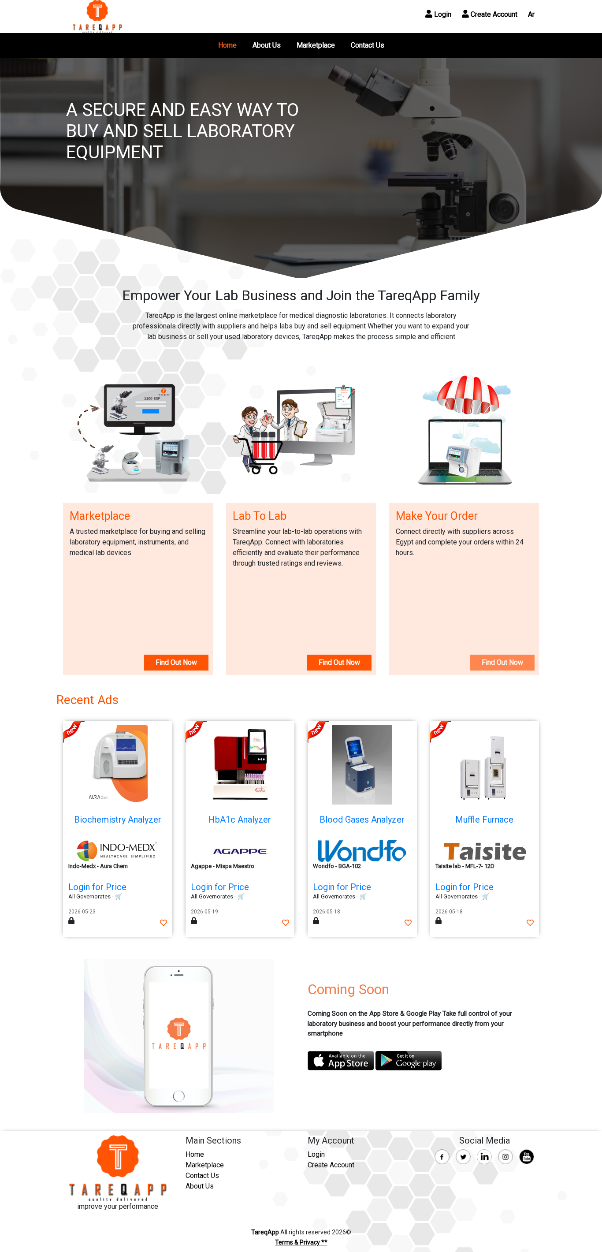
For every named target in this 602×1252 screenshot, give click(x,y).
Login (441, 14)
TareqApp (265, 1232)
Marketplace (316, 45)
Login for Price (97, 887)
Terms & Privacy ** (301, 1242)
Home (227, 45)
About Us (267, 45)
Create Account (493, 14)
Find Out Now (176, 662)
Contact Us (367, 45)
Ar (531, 14)
